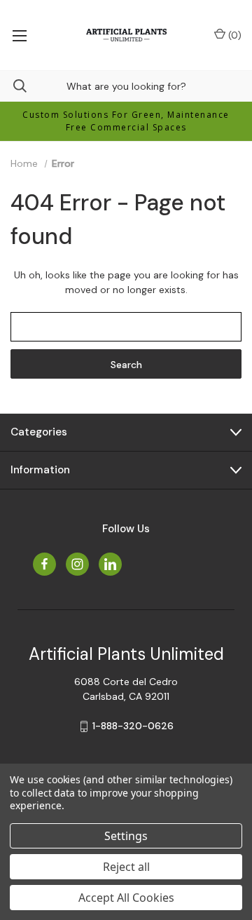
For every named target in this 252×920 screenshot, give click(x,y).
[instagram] (77, 564)
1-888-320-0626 (133, 725)
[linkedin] (110, 564)
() (233, 35)
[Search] (13, 86)
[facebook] (44, 564)
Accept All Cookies (126, 897)
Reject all (126, 866)
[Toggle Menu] (19, 35)
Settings (126, 836)
